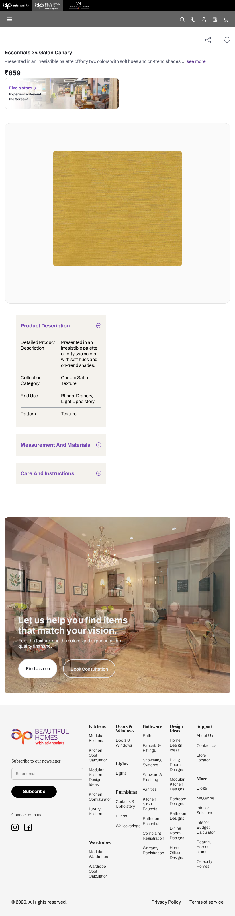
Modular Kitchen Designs (177, 784)
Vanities (150, 789)
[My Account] (203, 19)
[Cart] (225, 19)
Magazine (205, 798)
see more (196, 61)
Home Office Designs (177, 853)
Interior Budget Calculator (206, 827)
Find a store (20, 88)
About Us (205, 736)
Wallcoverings (128, 826)
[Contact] (192, 19)
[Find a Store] (214, 19)
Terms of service (206, 902)
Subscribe (34, 791)
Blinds (121, 816)
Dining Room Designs (177, 833)
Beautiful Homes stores (205, 847)
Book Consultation (89, 669)
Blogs (202, 788)
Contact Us (206, 745)
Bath (147, 736)
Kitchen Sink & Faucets (150, 804)
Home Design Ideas (176, 745)
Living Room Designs (177, 765)
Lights (121, 773)
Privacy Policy (166, 902)
